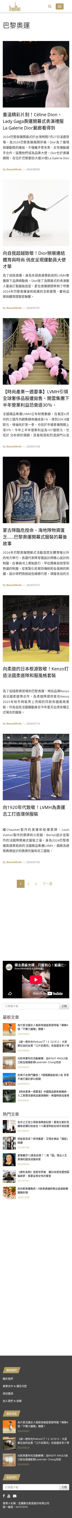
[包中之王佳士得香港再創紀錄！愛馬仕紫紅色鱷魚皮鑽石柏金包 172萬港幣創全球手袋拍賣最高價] (9, 1126)
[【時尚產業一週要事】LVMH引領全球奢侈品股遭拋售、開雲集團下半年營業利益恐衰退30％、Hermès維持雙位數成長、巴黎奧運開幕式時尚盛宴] (36, 351)
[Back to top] (60, 1506)
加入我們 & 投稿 (12, 1401)
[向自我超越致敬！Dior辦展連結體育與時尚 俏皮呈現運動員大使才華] (36, 212)
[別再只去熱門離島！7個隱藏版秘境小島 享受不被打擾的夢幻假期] (9, 1079)
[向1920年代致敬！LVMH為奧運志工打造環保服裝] (36, 767)
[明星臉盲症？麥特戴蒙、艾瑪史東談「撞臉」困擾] (9, 1143)
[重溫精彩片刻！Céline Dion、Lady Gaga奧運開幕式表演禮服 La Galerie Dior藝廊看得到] (36, 74)
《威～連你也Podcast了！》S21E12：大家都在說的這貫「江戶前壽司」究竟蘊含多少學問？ (43, 1045)
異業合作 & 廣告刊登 (15, 1386)
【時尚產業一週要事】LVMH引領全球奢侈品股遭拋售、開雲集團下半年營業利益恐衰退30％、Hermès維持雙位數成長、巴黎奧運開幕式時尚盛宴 (36, 405)
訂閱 (64, 1006)
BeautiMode (14, 169)
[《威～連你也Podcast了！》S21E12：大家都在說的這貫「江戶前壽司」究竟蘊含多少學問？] (9, 1046)
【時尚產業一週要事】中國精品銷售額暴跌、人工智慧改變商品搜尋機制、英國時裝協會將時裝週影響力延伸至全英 (43, 1095)
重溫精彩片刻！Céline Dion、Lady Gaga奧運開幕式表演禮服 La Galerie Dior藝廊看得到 (33, 121)
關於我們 (8, 1378)
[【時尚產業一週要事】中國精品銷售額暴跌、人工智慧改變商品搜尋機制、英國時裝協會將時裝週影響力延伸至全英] (9, 1096)
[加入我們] (15, 1495)
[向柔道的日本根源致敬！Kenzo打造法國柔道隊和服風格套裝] (36, 628)
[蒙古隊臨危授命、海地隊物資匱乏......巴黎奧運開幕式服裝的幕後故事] (36, 489)
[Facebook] (5, 1495)
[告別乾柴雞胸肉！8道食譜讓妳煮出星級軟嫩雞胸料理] (9, 1193)
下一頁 (47, 884)
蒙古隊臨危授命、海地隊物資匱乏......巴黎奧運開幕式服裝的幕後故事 (35, 536)
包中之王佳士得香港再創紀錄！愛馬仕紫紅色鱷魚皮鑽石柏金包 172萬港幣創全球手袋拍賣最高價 (43, 1126)
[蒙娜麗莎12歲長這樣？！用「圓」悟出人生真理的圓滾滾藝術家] (9, 1159)
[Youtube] (10, 1495)
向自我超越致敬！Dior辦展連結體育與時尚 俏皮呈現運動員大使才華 (34, 259)
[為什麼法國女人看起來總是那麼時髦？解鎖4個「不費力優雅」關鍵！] (9, 1029)
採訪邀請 (8, 1393)
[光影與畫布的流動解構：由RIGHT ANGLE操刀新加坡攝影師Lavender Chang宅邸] (9, 1062)
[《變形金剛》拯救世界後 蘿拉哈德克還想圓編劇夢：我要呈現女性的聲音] (9, 1176)
